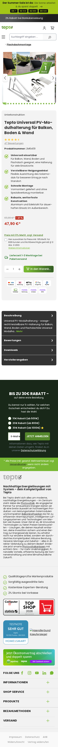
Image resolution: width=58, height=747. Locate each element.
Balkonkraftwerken (32, 514)
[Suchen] (49, 37)
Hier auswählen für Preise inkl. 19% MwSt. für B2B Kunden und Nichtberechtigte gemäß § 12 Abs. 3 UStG (30, 243)
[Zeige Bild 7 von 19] (21, 103)
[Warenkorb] (52, 28)
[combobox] (26, 37)
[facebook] (22, 673)
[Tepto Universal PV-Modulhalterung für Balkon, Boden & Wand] (29, 78)
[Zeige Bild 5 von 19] (16, 103)
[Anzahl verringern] (7, 269)
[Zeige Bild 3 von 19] (10, 103)
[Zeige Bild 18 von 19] (52, 103)
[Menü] (3, 37)
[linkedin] (45, 673)
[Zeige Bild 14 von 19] (41, 103)
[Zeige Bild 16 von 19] (46, 103)
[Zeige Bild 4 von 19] (13, 103)
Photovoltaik (28, 503)
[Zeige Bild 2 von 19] (8, 103)
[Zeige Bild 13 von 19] (38, 103)
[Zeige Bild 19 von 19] (54, 103)
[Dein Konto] (44, 28)
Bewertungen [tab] (12, 340)
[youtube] (37, 673)
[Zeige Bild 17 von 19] (49, 103)
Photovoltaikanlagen (33, 546)
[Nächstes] (52, 78)
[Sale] (29, 7)
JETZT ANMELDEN (37, 436)
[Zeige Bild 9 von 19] (27, 103)
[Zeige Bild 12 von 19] (35, 103)
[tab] (29, 323)
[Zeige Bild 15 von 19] (43, 103)
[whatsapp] (52, 673)
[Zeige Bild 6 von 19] (19, 103)
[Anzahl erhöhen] (19, 269)
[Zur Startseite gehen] (7, 28)
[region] (29, 18)
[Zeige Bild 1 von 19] (4, 103)
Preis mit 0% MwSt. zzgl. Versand (23, 235)
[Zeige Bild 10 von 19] (30, 103)
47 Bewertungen (14, 143)
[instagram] (30, 673)
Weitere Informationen (19, 248)
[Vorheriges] (5, 78)
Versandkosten (18, 464)
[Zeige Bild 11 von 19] (32, 103)
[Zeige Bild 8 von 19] (24, 103)
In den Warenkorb (41, 269)
